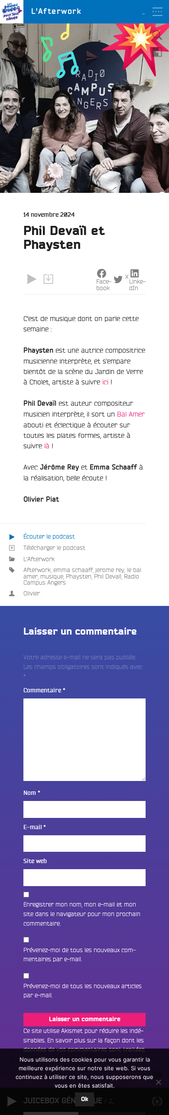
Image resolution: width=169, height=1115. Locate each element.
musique (51, 576)
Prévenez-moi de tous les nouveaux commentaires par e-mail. (79, 954)
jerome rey (109, 569)
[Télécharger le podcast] (48, 279)
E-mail (34, 827)
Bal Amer (131, 414)
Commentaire (44, 690)
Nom (31, 793)
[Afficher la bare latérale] (157, 51)
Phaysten (78, 576)
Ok (84, 1099)
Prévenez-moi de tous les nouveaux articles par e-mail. (82, 991)
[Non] (158, 1082)
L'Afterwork (39, 559)
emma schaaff (73, 569)
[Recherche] (157, 35)
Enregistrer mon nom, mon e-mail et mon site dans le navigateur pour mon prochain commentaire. (81, 913)
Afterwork (37, 569)
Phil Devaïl (107, 576)
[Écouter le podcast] (31, 279)
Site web (35, 861)
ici (105, 382)
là (48, 446)
